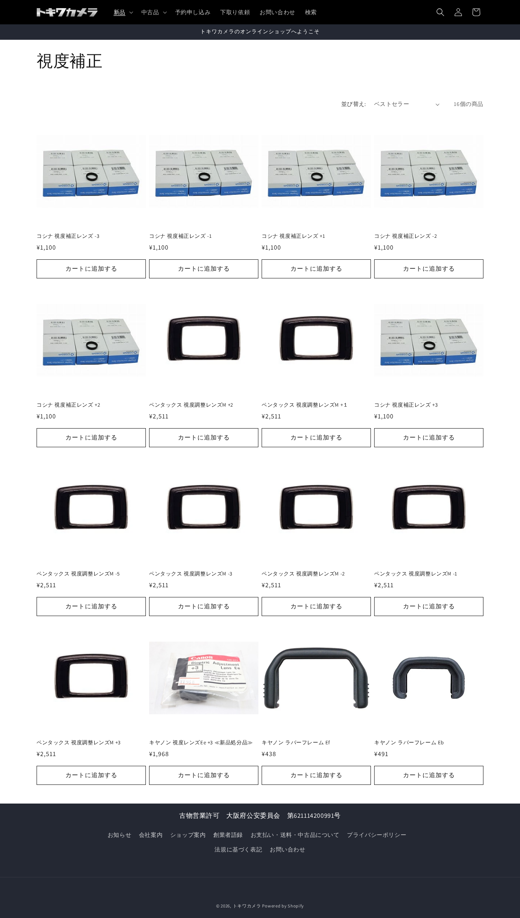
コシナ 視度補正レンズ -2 (405, 236)
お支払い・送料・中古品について (295, 834)
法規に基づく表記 (238, 849)
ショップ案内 (188, 834)
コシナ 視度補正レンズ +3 (406, 405)
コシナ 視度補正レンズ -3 (68, 236)
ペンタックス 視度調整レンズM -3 (190, 574)
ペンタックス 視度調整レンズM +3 (79, 742)
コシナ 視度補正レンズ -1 (180, 236)
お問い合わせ (288, 849)
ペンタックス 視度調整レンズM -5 (78, 574)
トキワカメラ (247, 906)
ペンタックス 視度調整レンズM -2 (303, 574)
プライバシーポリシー (376, 834)
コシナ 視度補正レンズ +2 (68, 405)
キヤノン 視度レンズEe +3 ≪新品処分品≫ (201, 742)
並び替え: (353, 104)
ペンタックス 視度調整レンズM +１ (305, 405)
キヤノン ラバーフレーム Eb (409, 742)
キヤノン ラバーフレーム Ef (296, 742)
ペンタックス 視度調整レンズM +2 (191, 405)
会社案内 (150, 834)
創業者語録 (228, 834)
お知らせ (119, 834)
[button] (122, 12)
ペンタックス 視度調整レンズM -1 (415, 574)
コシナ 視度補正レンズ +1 (293, 236)
